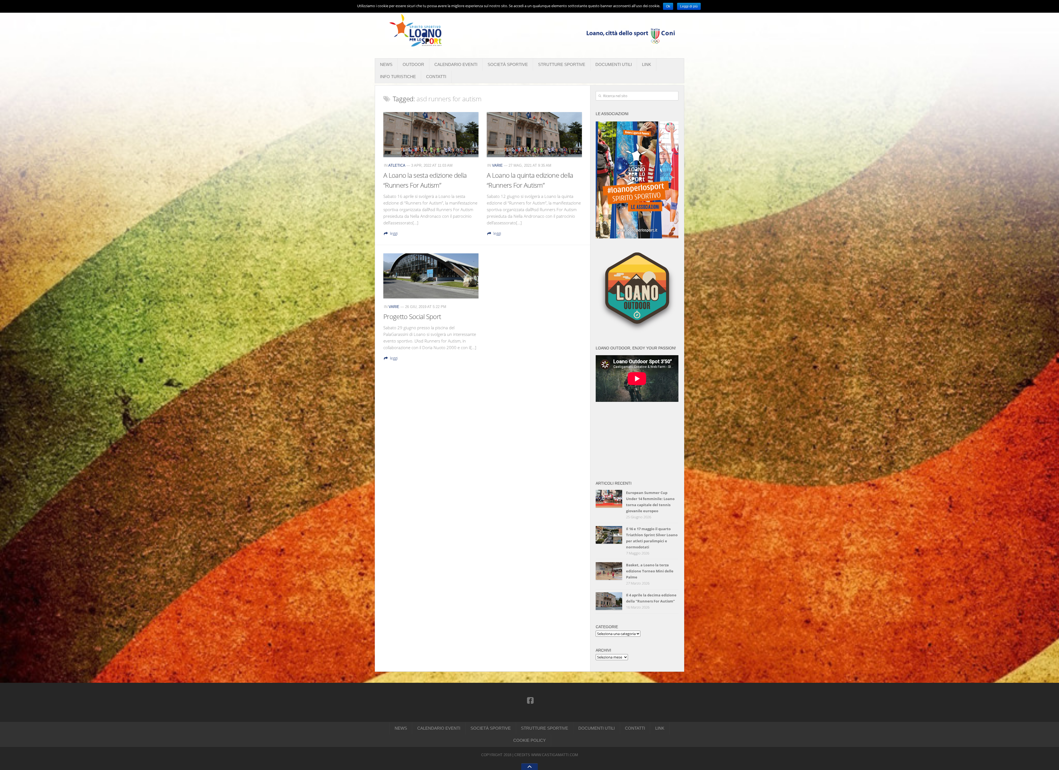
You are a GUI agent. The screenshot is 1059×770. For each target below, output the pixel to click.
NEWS (386, 64)
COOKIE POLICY (529, 740)
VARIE (497, 165)
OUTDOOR (413, 64)
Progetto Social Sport (412, 316)
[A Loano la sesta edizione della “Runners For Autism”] (430, 134)
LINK (646, 64)
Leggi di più (689, 6)
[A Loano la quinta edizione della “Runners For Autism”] (534, 134)
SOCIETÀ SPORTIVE (508, 64)
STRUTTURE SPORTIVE (561, 64)
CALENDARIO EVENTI (455, 64)
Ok (668, 6)
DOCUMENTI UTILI (613, 64)
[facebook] (530, 700)
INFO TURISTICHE (398, 76)
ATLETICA (396, 165)
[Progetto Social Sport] (430, 275)
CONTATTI (436, 76)
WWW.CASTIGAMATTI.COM (554, 755)
